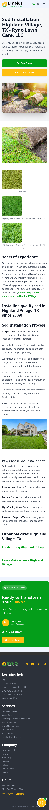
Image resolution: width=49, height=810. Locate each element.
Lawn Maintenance (10, 726)
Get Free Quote (24, 63)
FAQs (4, 680)
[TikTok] (45, 664)
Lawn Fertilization (10, 711)
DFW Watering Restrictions (13, 691)
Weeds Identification (11, 698)
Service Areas (8, 768)
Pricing (5, 754)
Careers (5, 761)
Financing (6, 757)
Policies (5, 765)
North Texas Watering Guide (14, 687)
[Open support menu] (42, 802)
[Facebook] (20, 664)
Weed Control (8, 715)
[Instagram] (26, 664)
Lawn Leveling (8, 729)
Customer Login (9, 750)
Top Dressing (8, 733)
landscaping (24, 292)
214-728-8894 (12, 632)
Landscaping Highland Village (23, 547)
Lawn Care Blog (9, 683)
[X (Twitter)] (39, 664)
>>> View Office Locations (13, 794)
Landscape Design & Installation (16, 718)
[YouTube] (32, 664)
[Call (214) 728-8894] (33, 4)
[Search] (38, 4)
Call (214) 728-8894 (24, 72)
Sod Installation (9, 722)
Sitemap (5, 772)
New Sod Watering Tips (12, 694)
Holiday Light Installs (11, 737)
